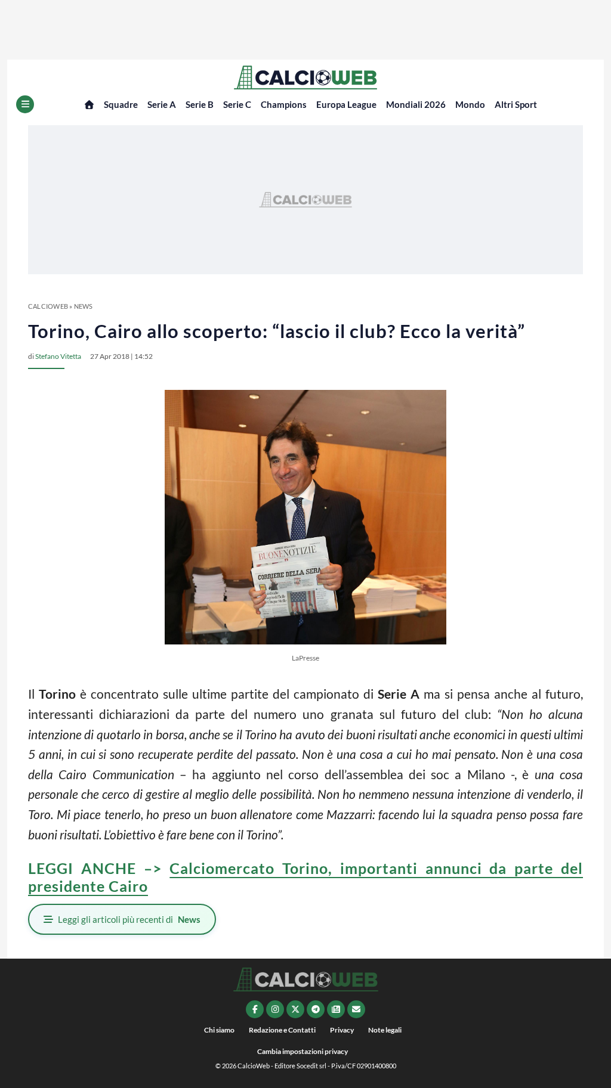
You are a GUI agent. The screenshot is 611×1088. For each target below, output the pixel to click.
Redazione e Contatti (282, 1029)
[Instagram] (275, 1009)
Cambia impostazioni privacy (302, 1051)
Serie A (161, 104)
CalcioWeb (48, 306)
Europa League (346, 104)
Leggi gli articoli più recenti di (129, 919)
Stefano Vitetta (58, 356)
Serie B (200, 104)
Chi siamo (219, 1029)
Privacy (342, 1029)
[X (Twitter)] (295, 1009)
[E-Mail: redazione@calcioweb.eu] (356, 1009)
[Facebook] (255, 1009)
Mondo (470, 104)
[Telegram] (316, 1009)
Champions (284, 104)
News (83, 306)
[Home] (89, 104)
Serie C (237, 104)
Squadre (121, 104)
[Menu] (25, 104)
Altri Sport (516, 104)
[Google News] (336, 1009)
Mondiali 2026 (416, 104)
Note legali (385, 1029)
